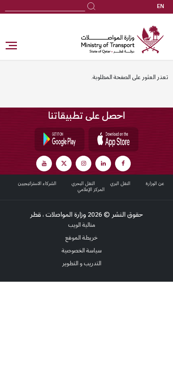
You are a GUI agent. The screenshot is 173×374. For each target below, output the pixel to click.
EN (160, 7)
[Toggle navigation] (11, 46)
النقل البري (120, 184)
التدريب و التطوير (81, 264)
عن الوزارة (155, 184)
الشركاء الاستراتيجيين (37, 184)
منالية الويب (81, 226)
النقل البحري (83, 184)
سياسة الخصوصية (82, 251)
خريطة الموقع (81, 238)
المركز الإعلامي (91, 190)
